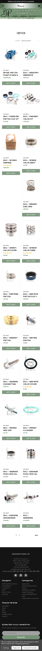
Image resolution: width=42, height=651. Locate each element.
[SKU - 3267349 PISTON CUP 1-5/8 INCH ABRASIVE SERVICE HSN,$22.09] (31, 276)
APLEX (4, 608)
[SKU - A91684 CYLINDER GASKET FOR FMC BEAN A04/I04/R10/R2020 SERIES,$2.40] (31, 410)
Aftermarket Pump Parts (30, 598)
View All (4, 616)
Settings (6, 648)
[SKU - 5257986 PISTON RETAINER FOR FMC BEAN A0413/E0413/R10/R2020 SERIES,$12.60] (11, 276)
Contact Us (6, 588)
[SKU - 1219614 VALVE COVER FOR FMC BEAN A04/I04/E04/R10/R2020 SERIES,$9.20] (11, 230)
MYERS (4, 612)
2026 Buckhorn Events (9, 584)
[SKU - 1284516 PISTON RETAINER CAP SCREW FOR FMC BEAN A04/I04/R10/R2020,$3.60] (31, 320)
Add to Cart (11, 83)
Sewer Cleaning (27, 592)
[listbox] (30, 40)
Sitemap (5, 594)
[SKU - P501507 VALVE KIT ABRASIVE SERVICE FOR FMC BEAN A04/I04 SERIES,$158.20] (31, 98)
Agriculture (25, 584)
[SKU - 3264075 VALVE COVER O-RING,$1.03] (31, 363)
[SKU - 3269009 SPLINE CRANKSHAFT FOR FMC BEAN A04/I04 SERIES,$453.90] (31, 497)
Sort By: (17, 41)
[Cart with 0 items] (36, 5)
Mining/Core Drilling (28, 590)
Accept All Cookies (30, 648)
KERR (3, 610)
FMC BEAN (5, 606)
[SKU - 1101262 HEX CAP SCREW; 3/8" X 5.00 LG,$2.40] (11, 410)
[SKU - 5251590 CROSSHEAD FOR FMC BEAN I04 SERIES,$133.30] (11, 497)
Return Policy (6, 592)
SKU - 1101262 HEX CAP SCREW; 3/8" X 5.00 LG (10, 431)
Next (36, 535)
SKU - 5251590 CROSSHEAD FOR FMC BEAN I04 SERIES (10, 519)
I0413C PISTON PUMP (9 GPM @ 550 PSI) (10, 75)
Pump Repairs (6, 586)
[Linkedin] (21, 575)
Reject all (16, 648)
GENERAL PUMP (7, 614)
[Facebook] (16, 575)
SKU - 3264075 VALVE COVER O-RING (30, 384)
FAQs (3, 590)
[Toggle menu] (4, 5)
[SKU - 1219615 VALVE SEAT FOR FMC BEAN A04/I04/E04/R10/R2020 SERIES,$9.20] (31, 142)
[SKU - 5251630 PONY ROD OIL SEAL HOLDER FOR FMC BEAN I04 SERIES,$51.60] (31, 453)
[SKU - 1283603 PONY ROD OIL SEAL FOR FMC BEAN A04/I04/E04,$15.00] (11, 453)
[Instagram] (26, 575)
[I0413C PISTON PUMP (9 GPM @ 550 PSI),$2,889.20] (11, 54)
